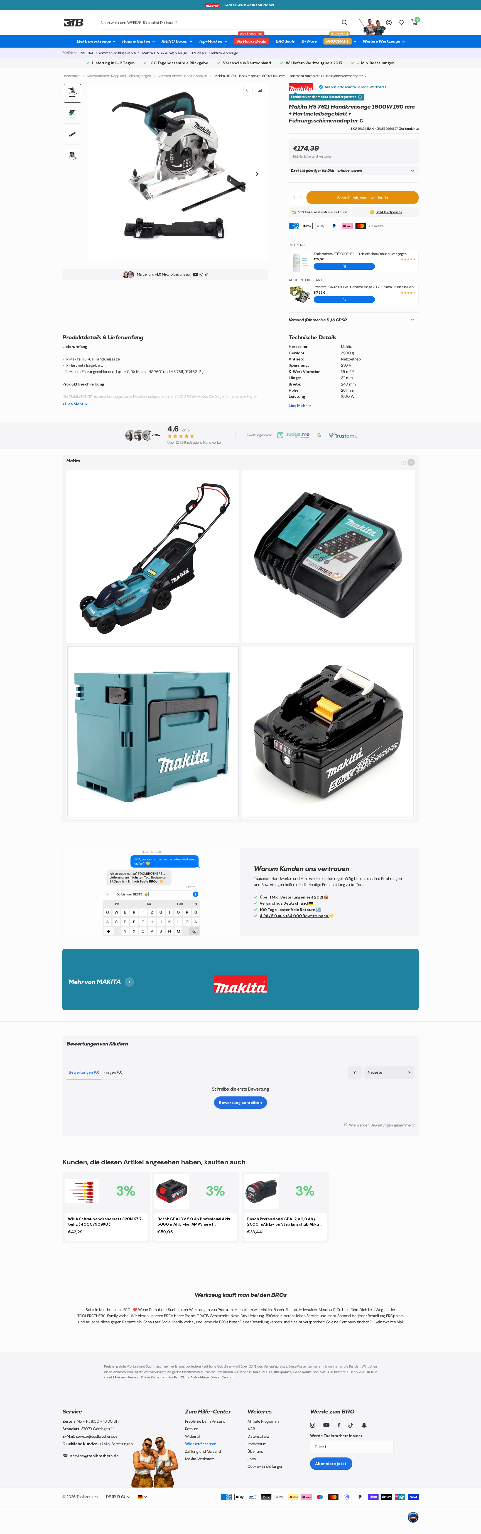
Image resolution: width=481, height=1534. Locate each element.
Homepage (71, 75)
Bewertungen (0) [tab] (84, 1072)
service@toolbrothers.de (94, 1455)
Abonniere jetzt (331, 1463)
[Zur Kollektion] (411, 462)
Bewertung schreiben (240, 1102)
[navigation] (72, 93)
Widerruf (192, 1436)
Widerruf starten (201, 1443)
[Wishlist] (401, 22)
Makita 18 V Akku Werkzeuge (164, 53)
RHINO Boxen (174, 41)
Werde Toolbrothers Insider (336, 1435)
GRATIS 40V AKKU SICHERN (249, 5)
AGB (251, 1428)
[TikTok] (206, 274)
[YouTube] (195, 274)
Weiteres (259, 1411)
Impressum (256, 1443)
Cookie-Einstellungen (265, 1466)
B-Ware (309, 41)
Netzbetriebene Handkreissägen (182, 75)
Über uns (255, 1451)
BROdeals (285, 41)
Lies (298, 405)
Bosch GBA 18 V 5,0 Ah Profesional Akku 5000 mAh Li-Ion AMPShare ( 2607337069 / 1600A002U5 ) (194, 1221)
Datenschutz (258, 1436)
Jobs (251, 1458)
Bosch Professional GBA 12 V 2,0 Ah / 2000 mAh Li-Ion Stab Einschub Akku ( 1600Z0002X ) (284, 1221)
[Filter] (355, 1072)
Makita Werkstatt (199, 1458)
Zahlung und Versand (203, 1451)
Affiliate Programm (262, 1421)
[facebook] (339, 1425)
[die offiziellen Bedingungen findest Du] (360, 97)
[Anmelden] (389, 22)
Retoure (191, 1428)
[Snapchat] (364, 1425)
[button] (344, 266)
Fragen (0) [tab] (113, 1072)
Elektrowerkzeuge (223, 53)
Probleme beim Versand (205, 1421)
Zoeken (344, 23)
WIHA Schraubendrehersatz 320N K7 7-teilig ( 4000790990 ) (106, 1221)
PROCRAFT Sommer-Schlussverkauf (109, 53)
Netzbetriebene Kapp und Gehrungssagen (119, 75)
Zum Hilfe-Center (208, 1411)
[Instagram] (201, 274)
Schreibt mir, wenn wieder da (362, 197)
